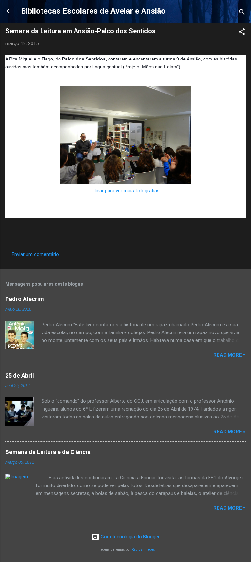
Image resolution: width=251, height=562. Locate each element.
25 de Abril (19, 375)
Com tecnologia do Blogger (129, 537)
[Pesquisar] (242, 13)
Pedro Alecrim (24, 299)
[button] (242, 33)
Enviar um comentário (35, 254)
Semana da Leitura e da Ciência (48, 452)
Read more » (229, 355)
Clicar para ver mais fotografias (125, 191)
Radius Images (143, 549)
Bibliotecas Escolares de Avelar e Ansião (93, 11)
